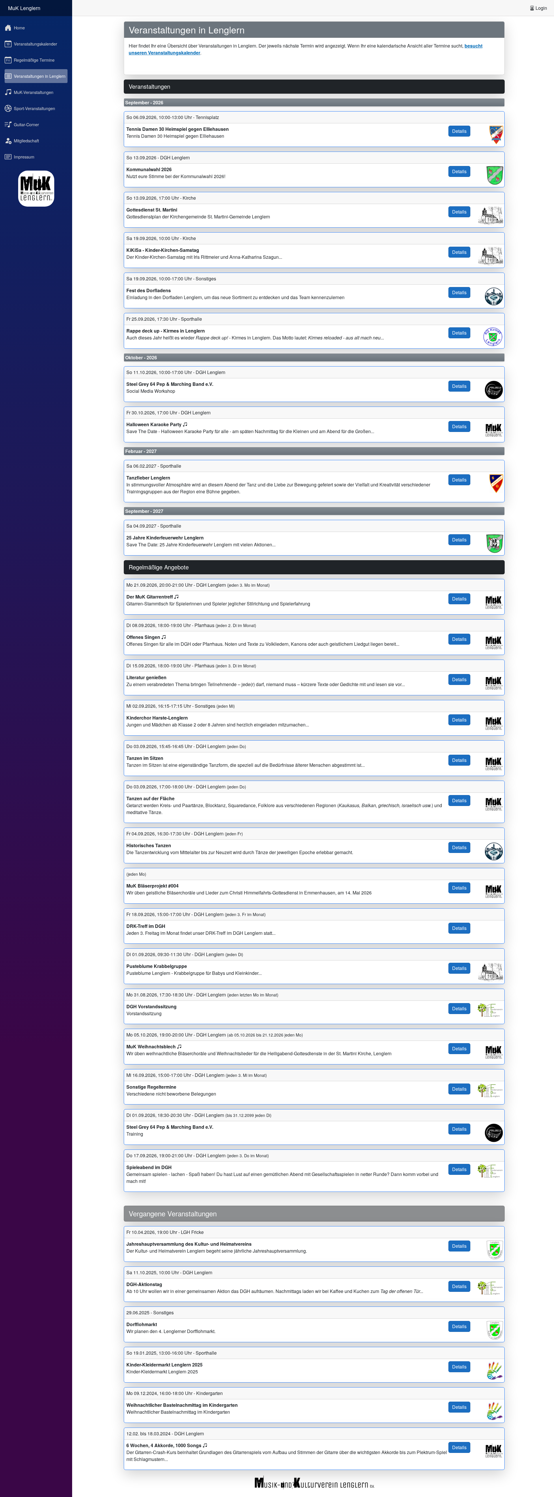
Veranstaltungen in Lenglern (39, 76)
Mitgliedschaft (26, 140)
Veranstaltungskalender (35, 44)
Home (19, 27)
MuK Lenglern (24, 8)
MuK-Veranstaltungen (33, 92)
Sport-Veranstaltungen (34, 108)
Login (540, 8)
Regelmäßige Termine (34, 60)
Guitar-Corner (26, 124)
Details (459, 131)
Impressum (24, 157)
